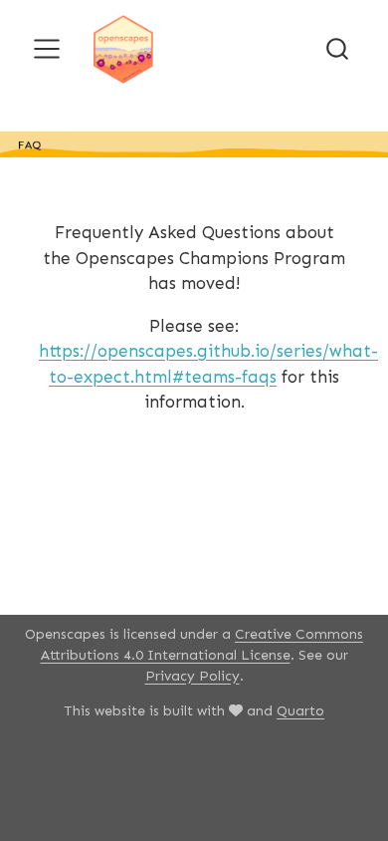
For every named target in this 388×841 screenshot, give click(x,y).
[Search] (337, 48)
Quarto (300, 710)
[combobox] (338, 48)
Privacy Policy (192, 676)
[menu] (47, 49)
